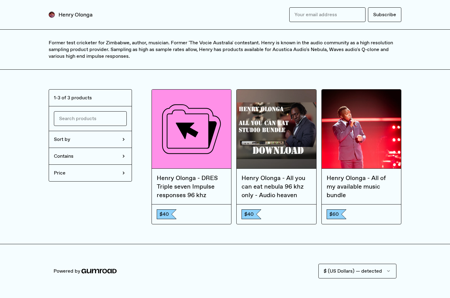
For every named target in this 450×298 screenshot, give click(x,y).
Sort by (62, 139)
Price (60, 173)
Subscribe (384, 14)
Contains (63, 156)
